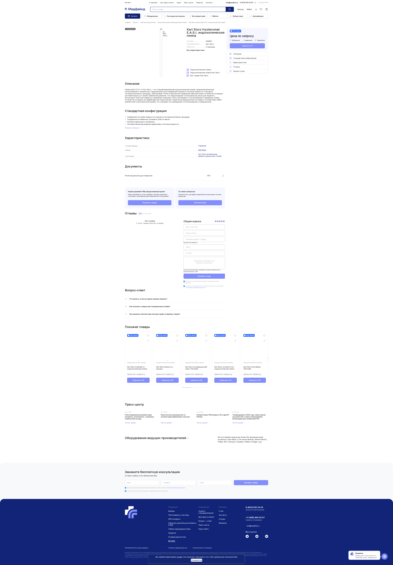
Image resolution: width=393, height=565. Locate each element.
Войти (249, 9)
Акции (179, 2)
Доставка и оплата (167, 2)
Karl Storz (210, 44)
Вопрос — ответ (205, 521)
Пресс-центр (188, 2)
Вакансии (199, 2)
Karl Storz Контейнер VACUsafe (251, 368)
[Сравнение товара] (148, 340)
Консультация (200, 203)
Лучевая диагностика (177, 537)
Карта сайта (203, 529)
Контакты (209, 2)
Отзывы (222, 519)
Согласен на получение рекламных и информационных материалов (147, 491)
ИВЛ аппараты (174, 519)
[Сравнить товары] (255, 9)
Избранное (236, 40)
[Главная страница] (135, 9)
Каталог (171, 541)
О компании (153, 2)
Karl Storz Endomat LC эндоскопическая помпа (137, 368)
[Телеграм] (247, 536)
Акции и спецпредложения (205, 512)
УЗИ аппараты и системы (178, 515)
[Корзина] (266, 9)
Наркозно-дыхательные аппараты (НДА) (182, 524)
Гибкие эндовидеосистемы (179, 529)
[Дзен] (256, 536)
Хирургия (172, 533)
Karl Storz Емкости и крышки (164, 368)
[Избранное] (261, 9)
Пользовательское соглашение (202, 548)
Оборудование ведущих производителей (155, 438)
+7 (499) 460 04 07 (255, 517)
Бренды (240, 9)
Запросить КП (247, 46)
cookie (179, 557)
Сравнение (248, 40)
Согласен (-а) (196, 560)
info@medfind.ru (232, 2)
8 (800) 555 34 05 (246, 2)
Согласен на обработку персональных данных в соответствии (204, 286)
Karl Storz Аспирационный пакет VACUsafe (196, 368)
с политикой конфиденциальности (195, 287)
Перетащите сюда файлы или (204, 262)
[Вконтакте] (266, 536)
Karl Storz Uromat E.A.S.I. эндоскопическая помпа (224, 368)
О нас (221, 511)
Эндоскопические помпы (136, 362)
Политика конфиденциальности (177, 548)
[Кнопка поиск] (230, 9)
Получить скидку (149, 203)
